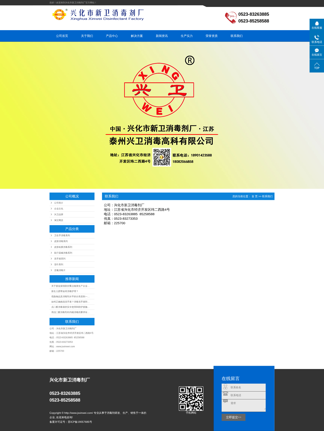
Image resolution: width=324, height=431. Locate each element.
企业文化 (58, 208)
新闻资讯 (162, 35)
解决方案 (137, 35)
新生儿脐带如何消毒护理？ (64, 291)
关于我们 (87, 35)
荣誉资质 (212, 35)
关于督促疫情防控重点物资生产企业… (70, 286)
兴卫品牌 (58, 214)
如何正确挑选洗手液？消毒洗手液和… (70, 301)
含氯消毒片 (59, 270)
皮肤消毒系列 (61, 241)
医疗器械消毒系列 (63, 253)
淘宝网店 (58, 220)
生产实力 (187, 35)
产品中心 (112, 35)
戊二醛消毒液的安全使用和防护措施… (70, 307)
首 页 (255, 196)
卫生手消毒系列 (62, 235)
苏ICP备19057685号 (80, 421)
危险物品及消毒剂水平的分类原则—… (70, 296)
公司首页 (62, 35)
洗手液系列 (59, 258)
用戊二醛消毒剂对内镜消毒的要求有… (70, 312)
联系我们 (237, 35)
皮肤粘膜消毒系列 (63, 247)
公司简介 (58, 203)
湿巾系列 (58, 264)
